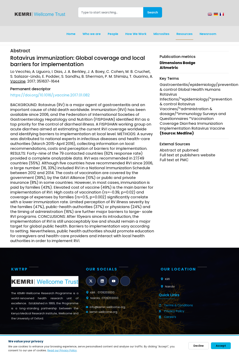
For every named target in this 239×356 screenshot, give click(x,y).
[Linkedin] (102, 281)
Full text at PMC (174, 159)
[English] (210, 14)
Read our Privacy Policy (62, 350)
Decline (198, 346)
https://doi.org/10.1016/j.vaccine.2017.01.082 (50, 95)
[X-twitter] (91, 281)
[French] (222, 14)
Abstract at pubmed (179, 150)
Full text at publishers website (187, 155)
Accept (221, 346)
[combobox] (110, 12)
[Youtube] (114, 281)
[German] (216, 14)
